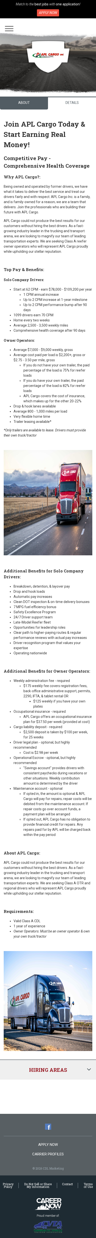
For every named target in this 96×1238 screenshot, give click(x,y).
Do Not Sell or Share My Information (38, 1185)
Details (72, 103)
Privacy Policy (8, 1185)
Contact (67, 1184)
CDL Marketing (48, 1204)
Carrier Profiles (48, 1154)
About (24, 103)
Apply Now (48, 13)
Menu (9, 29)
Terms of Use (88, 1185)
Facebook (48, 1127)
